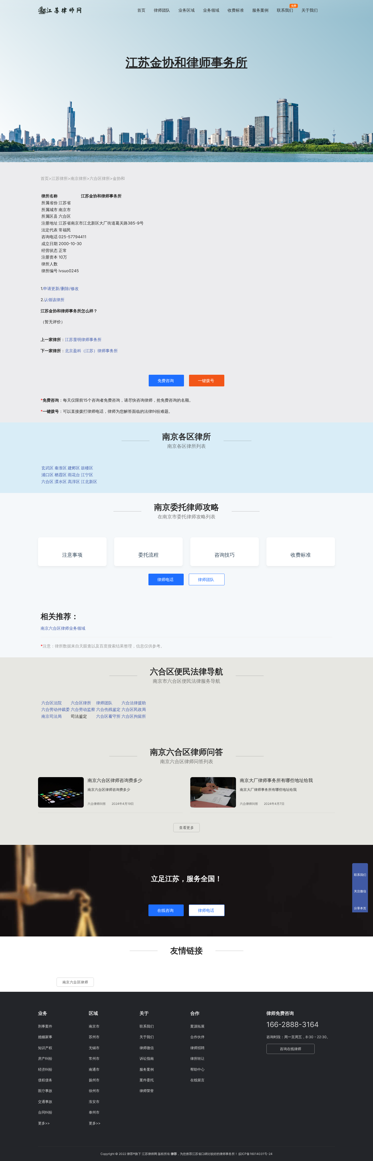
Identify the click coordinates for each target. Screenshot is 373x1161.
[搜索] (332, 10)
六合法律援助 (134, 702)
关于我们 (309, 10)
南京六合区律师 (75, 982)
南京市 (94, 1026)
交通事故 (45, 1101)
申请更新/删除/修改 (61, 288)
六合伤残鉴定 (108, 709)
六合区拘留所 (134, 716)
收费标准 (236, 10)
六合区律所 (100, 178)
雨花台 (74, 474)
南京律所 (79, 178)
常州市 (94, 1058)
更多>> (44, 1123)
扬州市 (94, 1080)
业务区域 (186, 10)
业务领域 (211, 10)
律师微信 (147, 1048)
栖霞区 (61, 474)
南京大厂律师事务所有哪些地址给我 (276, 780)
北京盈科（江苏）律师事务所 (91, 350)
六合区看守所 (108, 716)
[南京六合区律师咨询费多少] (61, 792)
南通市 (94, 1069)
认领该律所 (54, 299)
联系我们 (285, 10)
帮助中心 (197, 1069)
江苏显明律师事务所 (83, 339)
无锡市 (94, 1048)
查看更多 (186, 827)
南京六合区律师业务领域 (63, 628)
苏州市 (94, 1037)
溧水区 (61, 481)
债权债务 (45, 1080)
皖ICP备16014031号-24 (256, 1154)
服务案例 (260, 10)
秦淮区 (61, 467)
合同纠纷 (45, 1112)
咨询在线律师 (290, 1049)
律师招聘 (197, 1048)
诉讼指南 (147, 1058)
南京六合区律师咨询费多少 (115, 780)
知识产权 (45, 1048)
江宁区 (87, 474)
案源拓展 (197, 1026)
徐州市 (94, 1090)
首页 (141, 10)
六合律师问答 (97, 804)
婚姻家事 (45, 1037)
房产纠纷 (45, 1058)
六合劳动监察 (83, 709)
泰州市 (94, 1112)
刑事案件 (45, 1026)
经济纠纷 (45, 1069)
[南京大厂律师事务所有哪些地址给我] (213, 792)
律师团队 (162, 10)
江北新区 (89, 481)
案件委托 (147, 1080)
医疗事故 (45, 1090)
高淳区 (74, 481)
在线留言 (197, 1080)
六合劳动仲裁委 (55, 709)
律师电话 (165, 579)
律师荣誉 (147, 1090)
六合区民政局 (134, 709)
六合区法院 (51, 702)
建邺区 (74, 467)
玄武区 (47, 467)
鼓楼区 (87, 467)
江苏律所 (60, 178)
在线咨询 (165, 910)
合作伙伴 (197, 1037)
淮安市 (94, 1101)
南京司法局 (51, 716)
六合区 (47, 481)
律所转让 (197, 1058)
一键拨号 (206, 380)
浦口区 (47, 474)
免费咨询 (166, 380)
